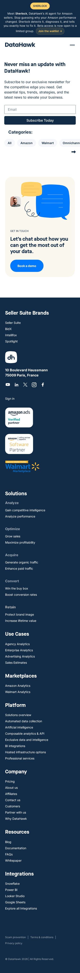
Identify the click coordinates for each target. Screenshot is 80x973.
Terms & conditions (41, 937)
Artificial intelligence (19, 727)
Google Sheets (15, 902)
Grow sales (12, 536)
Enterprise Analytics (19, 650)
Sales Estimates (16, 662)
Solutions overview (18, 715)
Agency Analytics (17, 644)
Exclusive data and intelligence (26, 740)
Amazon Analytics (17, 685)
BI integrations (15, 746)
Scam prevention (15, 937)
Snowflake (12, 883)
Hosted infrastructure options (25, 752)
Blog (8, 842)
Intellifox (11, 335)
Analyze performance (20, 516)
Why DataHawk (16, 818)
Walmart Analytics (17, 692)
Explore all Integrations (21, 908)
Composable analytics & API (24, 733)
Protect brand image (19, 614)
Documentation (15, 848)
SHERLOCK (40, 5)
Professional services (19, 758)
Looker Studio (15, 896)
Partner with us (15, 812)
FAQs (9, 854)
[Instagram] (34, 384)
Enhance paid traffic (19, 568)
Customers (12, 806)
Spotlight (11, 341)
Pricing (10, 781)
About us (11, 787)
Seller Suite (13, 322)
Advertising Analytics (20, 656)
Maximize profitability (20, 542)
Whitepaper (13, 860)
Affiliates (11, 794)
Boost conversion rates (21, 594)
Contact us (12, 800)
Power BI (11, 890)
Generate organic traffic (21, 562)
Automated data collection (23, 721)
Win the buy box (16, 588)
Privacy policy (13, 943)
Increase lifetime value (20, 620)
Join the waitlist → (50, 31)
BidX (8, 329)
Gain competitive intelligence (25, 510)
